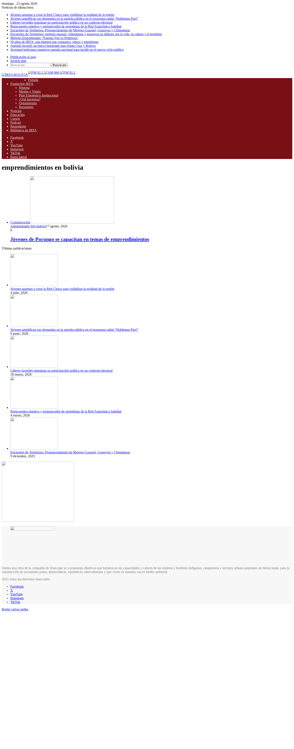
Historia (24, 87)
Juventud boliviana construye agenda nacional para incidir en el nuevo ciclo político (67, 49)
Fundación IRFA (21, 84)
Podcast (15, 122)
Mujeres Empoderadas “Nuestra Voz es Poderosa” (44, 38)
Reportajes (26, 107)
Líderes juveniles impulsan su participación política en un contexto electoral (61, 22)
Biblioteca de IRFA (23, 130)
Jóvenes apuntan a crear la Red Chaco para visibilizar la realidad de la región (62, 15)
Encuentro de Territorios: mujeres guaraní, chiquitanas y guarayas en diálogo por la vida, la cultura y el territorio (86, 34)
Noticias (16, 111)
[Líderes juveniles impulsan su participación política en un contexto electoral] (34, 366)
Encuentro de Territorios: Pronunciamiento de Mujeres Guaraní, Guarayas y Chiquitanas (70, 30)
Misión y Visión (30, 91)
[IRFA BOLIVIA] (15, 75)
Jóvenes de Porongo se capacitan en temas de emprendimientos (79, 239)
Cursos (15, 118)
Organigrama (28, 103)
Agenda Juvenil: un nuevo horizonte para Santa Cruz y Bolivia (53, 46)
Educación (17, 115)
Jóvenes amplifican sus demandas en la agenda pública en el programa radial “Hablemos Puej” (74, 18)
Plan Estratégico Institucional (38, 95)
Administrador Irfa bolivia (28, 226)
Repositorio (18, 126)
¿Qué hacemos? (29, 99)
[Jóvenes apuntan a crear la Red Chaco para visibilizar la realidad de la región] (34, 285)
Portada (33, 80)
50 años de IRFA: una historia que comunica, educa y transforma (54, 42)
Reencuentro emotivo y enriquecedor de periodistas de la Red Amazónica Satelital (65, 26)
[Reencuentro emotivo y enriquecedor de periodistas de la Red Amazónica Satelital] (34, 407)
